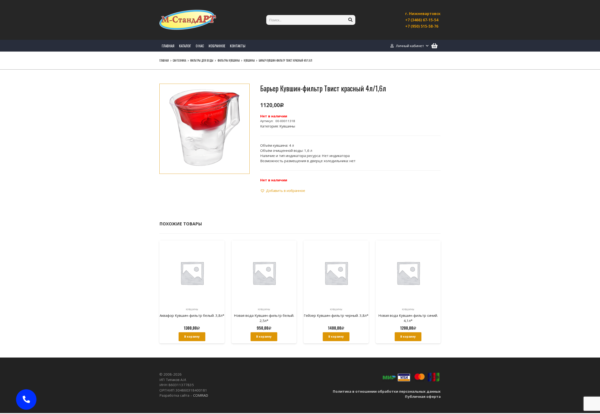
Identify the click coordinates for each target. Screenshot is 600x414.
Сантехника (179, 60)
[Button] (26, 399)
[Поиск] (350, 20)
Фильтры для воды (201, 60)
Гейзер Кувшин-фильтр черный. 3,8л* (336, 315)
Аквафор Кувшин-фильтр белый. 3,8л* (192, 315)
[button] (242, 91)
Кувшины (249, 60)
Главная (164, 60)
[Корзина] (434, 46)
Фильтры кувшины (229, 60)
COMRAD (200, 395)
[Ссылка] (187, 19)
